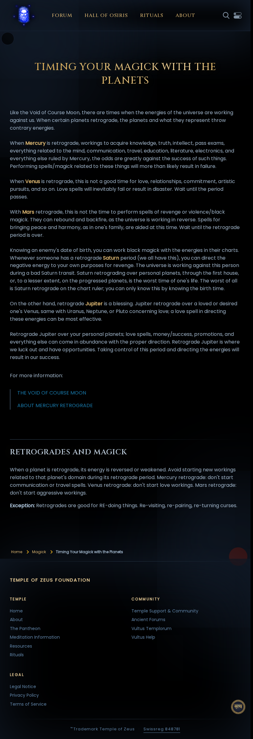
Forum (62, 15)
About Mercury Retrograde (55, 405)
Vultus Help (143, 637)
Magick (39, 551)
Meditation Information (35, 637)
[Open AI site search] (238, 706)
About (185, 15)
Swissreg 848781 (161, 729)
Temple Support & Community (164, 611)
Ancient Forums (148, 619)
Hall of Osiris (106, 15)
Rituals (151, 15)
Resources (21, 646)
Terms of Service (28, 704)
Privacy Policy (24, 695)
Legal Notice (23, 686)
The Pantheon (25, 628)
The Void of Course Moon (51, 392)
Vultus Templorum (151, 628)
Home (16, 551)
